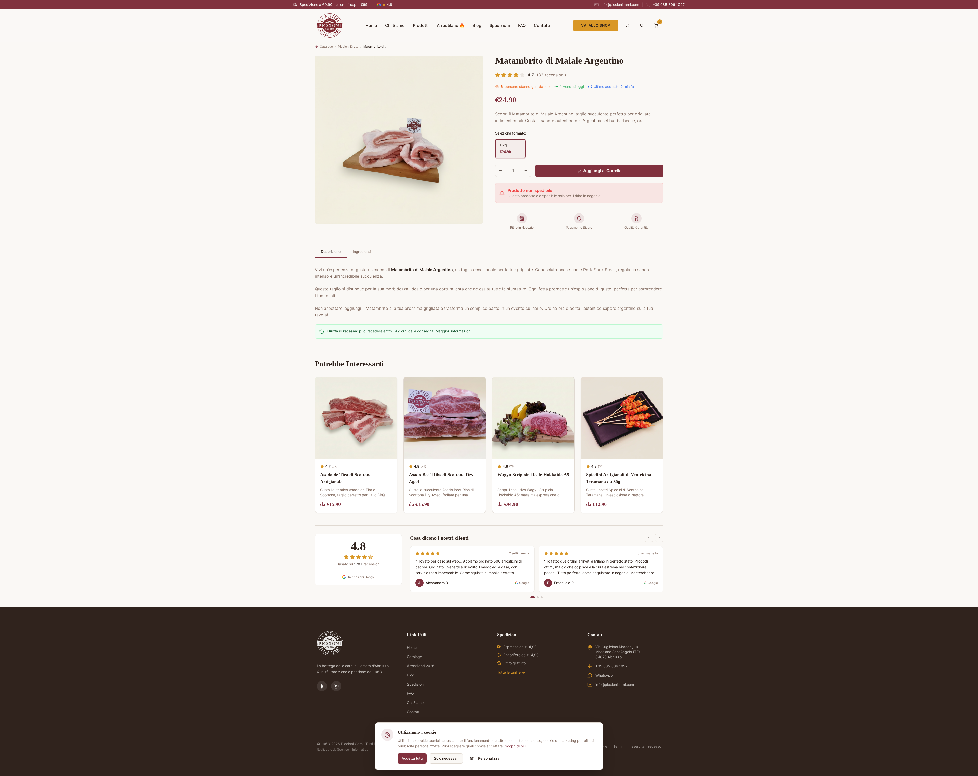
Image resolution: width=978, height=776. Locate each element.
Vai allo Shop (595, 25)
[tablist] (489, 252)
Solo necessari (446, 758)
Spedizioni (500, 25)
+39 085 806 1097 (611, 666)
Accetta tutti (412, 758)
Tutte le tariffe (509, 672)
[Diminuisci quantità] (500, 171)
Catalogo (414, 656)
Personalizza (488, 758)
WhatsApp (604, 675)
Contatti (542, 25)
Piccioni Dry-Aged (348, 46)
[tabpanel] (489, 289)
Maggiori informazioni (453, 331)
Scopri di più (515, 746)
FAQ (522, 25)
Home (371, 25)
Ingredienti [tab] (362, 251)
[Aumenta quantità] (526, 171)
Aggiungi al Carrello (602, 170)
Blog (477, 25)
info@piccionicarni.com (614, 684)
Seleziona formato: (510, 133)
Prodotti (421, 25)
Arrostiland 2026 (420, 666)
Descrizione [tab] (331, 251)
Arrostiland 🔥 (451, 25)
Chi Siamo (395, 25)
